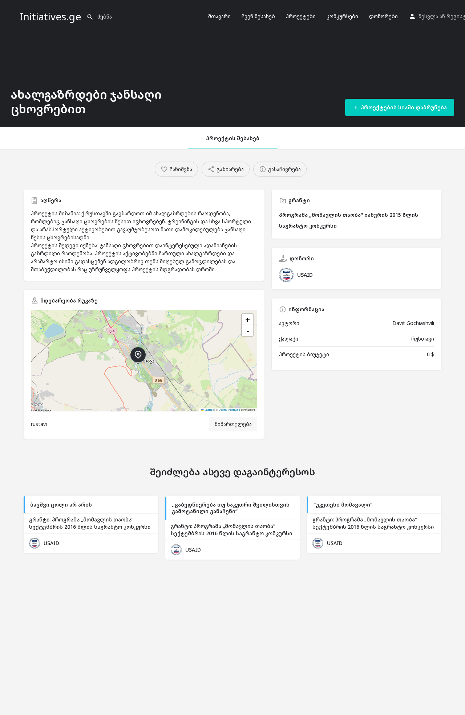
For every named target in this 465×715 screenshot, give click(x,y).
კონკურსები (342, 16)
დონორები (383, 16)
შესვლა (428, 16)
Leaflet (209, 409)
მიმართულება (233, 424)
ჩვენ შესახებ (258, 16)
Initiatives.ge (50, 16)
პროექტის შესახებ (232, 138)
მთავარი (219, 16)
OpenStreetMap (229, 409)
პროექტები (301, 16)
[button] (144, 360)
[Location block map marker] (138, 354)
